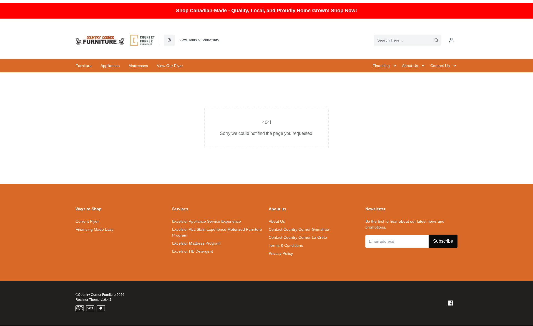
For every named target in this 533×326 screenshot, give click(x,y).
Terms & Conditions (286, 245)
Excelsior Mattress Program (196, 243)
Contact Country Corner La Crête (298, 237)
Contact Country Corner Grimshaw (299, 229)
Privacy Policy (281, 253)
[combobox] (407, 40)
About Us (277, 221)
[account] (451, 40)
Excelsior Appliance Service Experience (206, 221)
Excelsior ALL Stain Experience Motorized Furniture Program (217, 232)
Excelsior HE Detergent (192, 251)
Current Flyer (87, 221)
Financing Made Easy (95, 229)
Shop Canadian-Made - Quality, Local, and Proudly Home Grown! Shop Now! (266, 10)
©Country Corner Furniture (96, 295)
